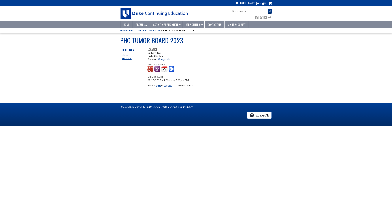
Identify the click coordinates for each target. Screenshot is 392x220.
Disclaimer (166, 107)
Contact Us (214, 24)
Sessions (127, 58)
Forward (269, 17)
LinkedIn (265, 17)
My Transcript (237, 24)
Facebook (256, 17)
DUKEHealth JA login (252, 3)
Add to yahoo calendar (157, 69)
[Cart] (270, 5)
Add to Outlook (172, 69)
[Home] (154, 13)
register (168, 85)
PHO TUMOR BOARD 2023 (144, 30)
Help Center (192, 24)
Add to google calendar (150, 69)
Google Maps (165, 59)
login (158, 85)
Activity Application (165, 24)
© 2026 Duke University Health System (140, 107)
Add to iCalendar (164, 69)
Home (126, 24)
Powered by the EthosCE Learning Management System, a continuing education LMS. (259, 115)
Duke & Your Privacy (182, 107)
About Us (141, 24)
